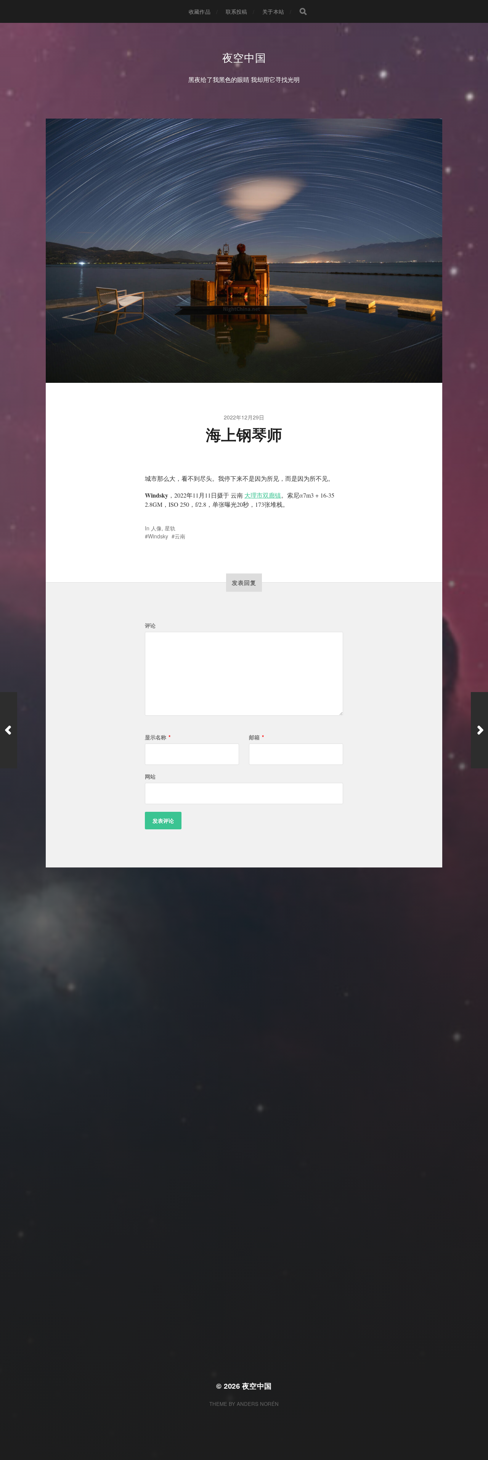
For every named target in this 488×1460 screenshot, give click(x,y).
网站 (150, 776)
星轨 (170, 528)
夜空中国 (244, 57)
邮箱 (256, 737)
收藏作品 (199, 11)
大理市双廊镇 (262, 495)
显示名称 (157, 737)
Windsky (158, 536)
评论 (150, 625)
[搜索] (303, 11)
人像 (156, 528)
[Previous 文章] (8, 730)
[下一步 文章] (479, 730)
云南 (180, 536)
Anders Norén (258, 1403)
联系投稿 (236, 11)
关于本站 (273, 11)
